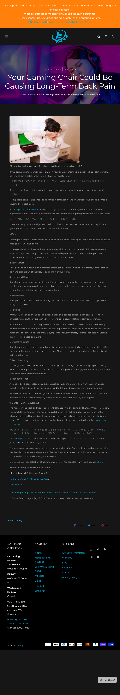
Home (23, 94)
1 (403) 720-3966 (19, 619)
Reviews (39, 586)
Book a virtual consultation (76, 22)
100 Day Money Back (73, 552)
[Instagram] (91, 557)
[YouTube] (98, 557)
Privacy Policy (69, 577)
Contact (66, 572)
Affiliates (39, 576)
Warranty (67, 557)
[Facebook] (98, 549)
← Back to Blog (13, 520)
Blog (32, 94)
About (38, 552)
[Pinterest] (104, 549)
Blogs (38, 581)
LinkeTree (40, 590)
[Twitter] (91, 549)
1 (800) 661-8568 (37, 22)
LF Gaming (18, 645)
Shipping (67, 567)
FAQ (64, 562)
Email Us (54, 22)
